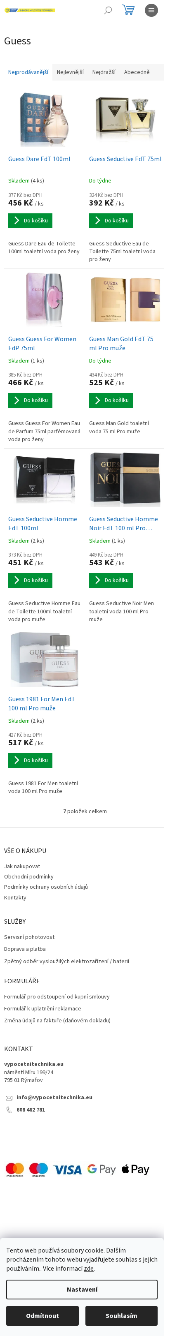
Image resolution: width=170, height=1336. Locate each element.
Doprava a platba (25, 949)
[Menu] (151, 10)
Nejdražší (104, 72)
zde (89, 1268)
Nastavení (82, 1289)
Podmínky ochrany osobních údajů (46, 887)
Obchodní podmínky (29, 877)
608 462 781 (31, 1110)
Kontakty (15, 898)
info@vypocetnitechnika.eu (54, 1098)
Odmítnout (42, 1315)
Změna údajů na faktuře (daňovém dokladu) (57, 1021)
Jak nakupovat (22, 866)
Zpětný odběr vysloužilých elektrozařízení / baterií (66, 962)
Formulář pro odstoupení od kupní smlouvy (57, 997)
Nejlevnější (70, 72)
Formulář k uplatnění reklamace (42, 1009)
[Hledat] (108, 10)
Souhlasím (121, 1315)
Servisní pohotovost (29, 937)
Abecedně (137, 72)
